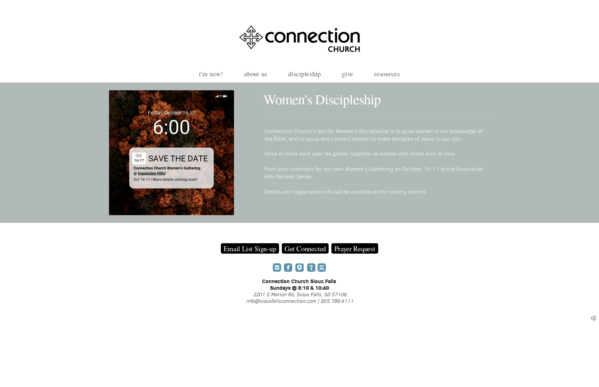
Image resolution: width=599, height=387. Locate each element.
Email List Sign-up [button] (250, 248)
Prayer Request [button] (355, 248)
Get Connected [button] (305, 248)
